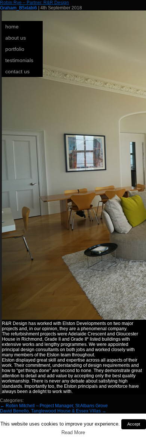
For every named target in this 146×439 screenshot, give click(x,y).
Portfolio (14, 49)
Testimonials (19, 60)
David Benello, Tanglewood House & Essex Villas (53, 411)
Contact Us (17, 71)
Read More (73, 432)
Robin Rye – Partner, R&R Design (34, 2)
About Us (15, 38)
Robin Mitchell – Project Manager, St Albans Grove (54, 405)
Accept (133, 424)
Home (12, 27)
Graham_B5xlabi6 (18, 7)
